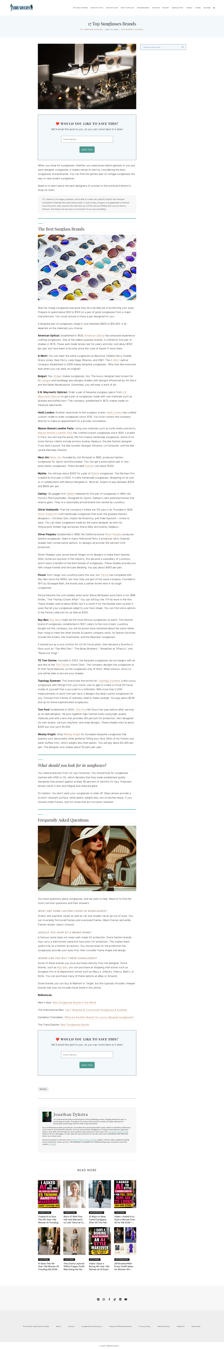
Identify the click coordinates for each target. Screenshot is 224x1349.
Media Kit (181, 1326)
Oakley (70, 493)
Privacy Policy (145, 1326)
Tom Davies (63, 664)
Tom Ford (81, 709)
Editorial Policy (164, 1326)
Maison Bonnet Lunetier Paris (55, 432)
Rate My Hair (112, 8)
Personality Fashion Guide (117, 1132)
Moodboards (143, 8)
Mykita (95, 473)
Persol (104, 574)
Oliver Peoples (113, 534)
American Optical (94, 335)
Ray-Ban (62, 967)
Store (198, 8)
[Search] (183, 47)
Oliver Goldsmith (47, 514)
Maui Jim (55, 457)
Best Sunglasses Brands (75, 1024)
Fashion (156, 8)
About (58, 1326)
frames (89, 465)
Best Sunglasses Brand (66, 1002)
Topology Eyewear (109, 680)
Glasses (139, 29)
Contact (71, 1326)
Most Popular (127, 8)
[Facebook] (109, 1299)
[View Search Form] (214, 8)
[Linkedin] (120, 1299)
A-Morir (115, 360)
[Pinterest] (98, 1299)
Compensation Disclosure (92, 1326)
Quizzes (207, 8)
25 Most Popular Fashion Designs (84, 1140)
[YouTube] (125, 1299)
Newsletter (177, 8)
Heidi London (114, 412)
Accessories (127, 29)
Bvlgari (58, 376)
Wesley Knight (72, 734)
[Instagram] (103, 1299)
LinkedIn (53, 1144)
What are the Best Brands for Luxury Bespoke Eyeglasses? (99, 1017)
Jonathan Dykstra (93, 29)
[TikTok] (114, 1299)
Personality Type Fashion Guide (36, 1326)
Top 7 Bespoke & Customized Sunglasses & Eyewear (96, 1009)
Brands (43, 1089)
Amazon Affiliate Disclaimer (120, 1326)
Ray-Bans (55, 619)
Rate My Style (97, 8)
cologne (46, 380)
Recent (166, 8)
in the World (88, 1002)
